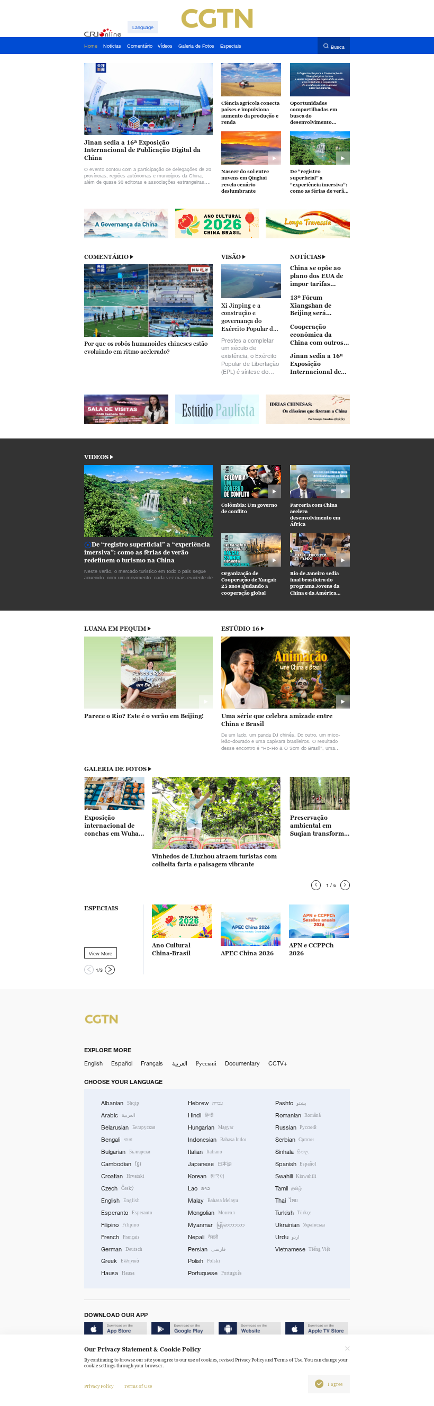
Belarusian (128, 1127)
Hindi (200, 1115)
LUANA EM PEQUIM (115, 628)
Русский (206, 1063)
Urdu (287, 1237)
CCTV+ (277, 1063)
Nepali (203, 1237)
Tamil (288, 1188)
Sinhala (292, 1152)
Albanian (120, 1103)
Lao (199, 1188)
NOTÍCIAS (305, 257)
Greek (120, 1261)
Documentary (242, 1063)
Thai (287, 1200)
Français (152, 1063)
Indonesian (217, 1139)
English (93, 1063)
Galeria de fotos (115, 769)
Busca (338, 46)
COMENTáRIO (106, 257)
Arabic (118, 1115)
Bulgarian (125, 1152)
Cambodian (121, 1164)
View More (100, 953)
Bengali (116, 1139)
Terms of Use (138, 1386)
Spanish (296, 1164)
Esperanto (126, 1212)
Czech (117, 1188)
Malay (213, 1200)
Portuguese (215, 1273)
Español (121, 1063)
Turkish (293, 1212)
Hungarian (210, 1127)
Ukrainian (300, 1225)
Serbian (294, 1139)
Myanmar (216, 1225)
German (121, 1249)
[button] (316, 885)
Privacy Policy (98, 1386)
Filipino (120, 1225)
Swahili (296, 1176)
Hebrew (205, 1103)
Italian (205, 1152)
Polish (204, 1261)
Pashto (291, 1103)
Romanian (298, 1115)
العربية (179, 1063)
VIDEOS (96, 457)
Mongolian (211, 1212)
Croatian (122, 1176)
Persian (206, 1249)
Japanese (210, 1164)
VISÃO (231, 257)
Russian (296, 1127)
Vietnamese (303, 1249)
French (120, 1237)
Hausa (117, 1273)
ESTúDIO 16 (240, 628)
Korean (206, 1176)
